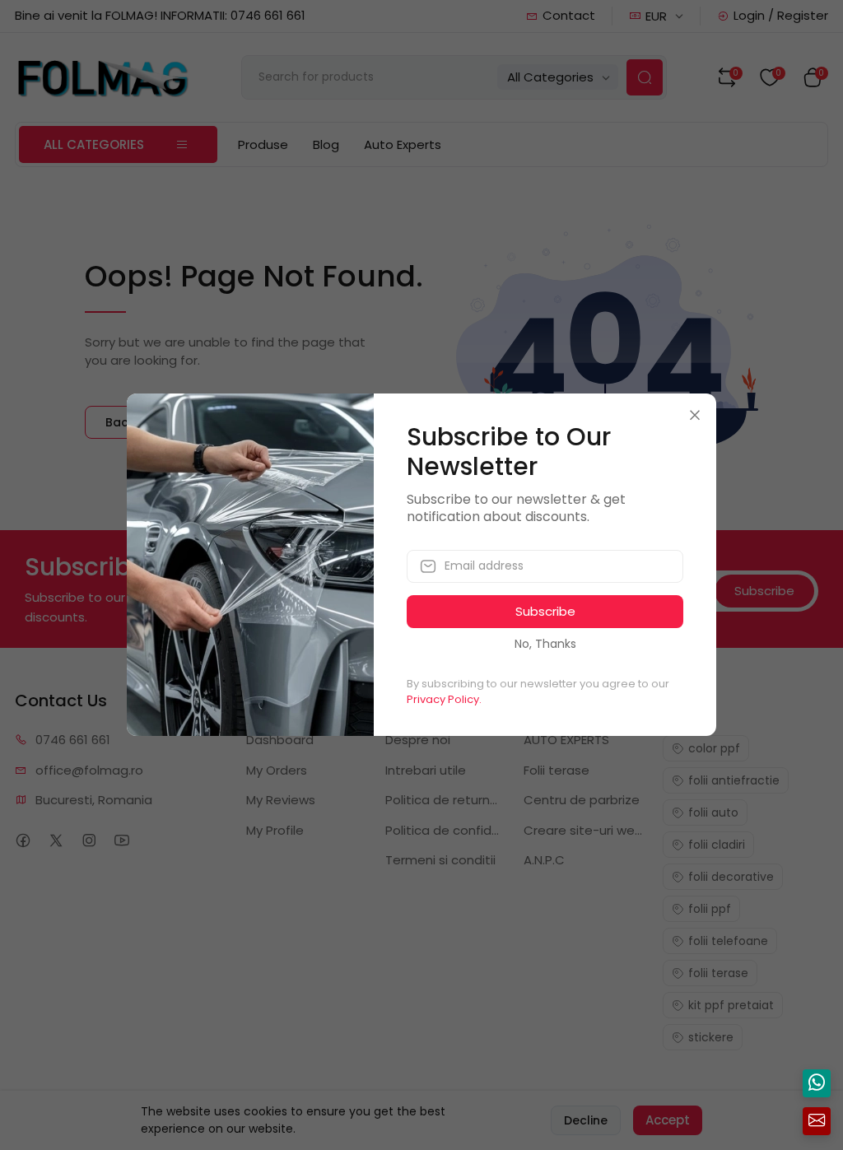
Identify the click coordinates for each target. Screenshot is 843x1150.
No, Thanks (545, 644)
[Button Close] (695, 415)
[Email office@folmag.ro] (817, 1121)
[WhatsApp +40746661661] (817, 1083)
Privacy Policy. (444, 699)
